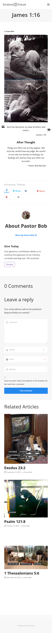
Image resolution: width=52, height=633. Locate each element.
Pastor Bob (10, 31)
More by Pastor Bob (24, 235)
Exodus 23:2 (14, 467)
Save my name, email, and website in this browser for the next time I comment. (26, 382)
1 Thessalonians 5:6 (21, 573)
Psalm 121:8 (14, 521)
